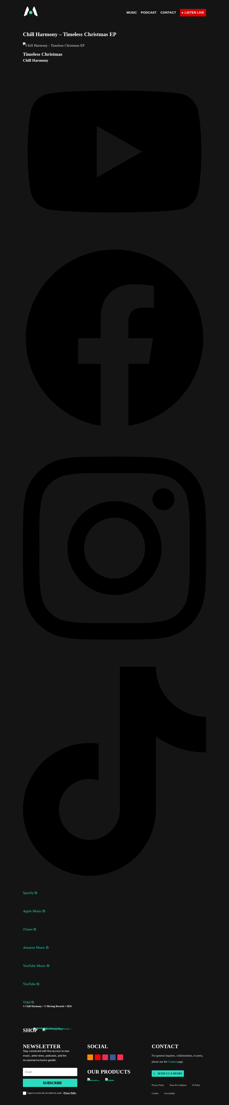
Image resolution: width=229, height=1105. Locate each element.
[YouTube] (114, 232)
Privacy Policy (70, 1093)
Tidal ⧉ (28, 1002)
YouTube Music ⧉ (36, 966)
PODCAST (149, 12)
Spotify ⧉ (30, 893)
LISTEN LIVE (194, 12)
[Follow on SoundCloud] (90, 1057)
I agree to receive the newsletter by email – (51, 1093)
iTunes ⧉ (29, 929)
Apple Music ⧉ (34, 911)
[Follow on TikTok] (120, 1057)
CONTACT (168, 12)
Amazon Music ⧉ (35, 947)
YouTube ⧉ (31, 984)
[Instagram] (114, 652)
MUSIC (131, 12)
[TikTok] (114, 874)
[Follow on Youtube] (98, 1057)
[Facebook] (114, 428)
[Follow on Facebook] (113, 1057)
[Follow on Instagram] (105, 1057)
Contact (172, 1061)
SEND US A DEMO (169, 1073)
